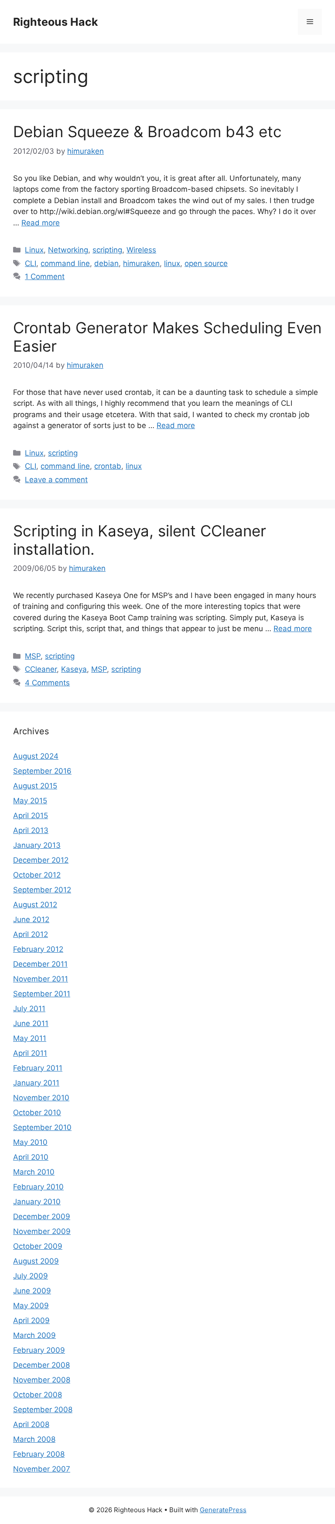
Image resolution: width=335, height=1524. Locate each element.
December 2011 (40, 964)
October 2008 (37, 1394)
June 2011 (30, 1023)
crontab (107, 466)
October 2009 (37, 1246)
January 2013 (37, 845)
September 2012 (42, 889)
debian (106, 263)
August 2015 (35, 785)
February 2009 (39, 1350)
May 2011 (29, 1038)
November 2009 (42, 1231)
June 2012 (31, 919)
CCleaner (41, 669)
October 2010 (37, 1112)
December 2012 (40, 860)
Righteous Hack (55, 21)
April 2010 (30, 1157)
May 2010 (30, 1142)
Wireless (141, 249)
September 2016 (42, 771)
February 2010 (38, 1186)
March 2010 (34, 1172)
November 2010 (41, 1097)
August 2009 (36, 1261)
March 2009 (34, 1335)
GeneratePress (223, 1510)
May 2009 (31, 1305)
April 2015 (30, 815)
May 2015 (30, 800)
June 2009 (32, 1290)
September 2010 (42, 1127)
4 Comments (47, 682)
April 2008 (31, 1424)
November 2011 (40, 979)
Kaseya (74, 669)
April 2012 (30, 934)
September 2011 (41, 993)
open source (206, 263)
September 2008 (42, 1409)
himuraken (141, 263)
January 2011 (36, 1082)
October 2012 (37, 875)
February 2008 (39, 1454)
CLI (30, 263)
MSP (33, 656)
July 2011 (29, 1008)
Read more (40, 222)
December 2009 (41, 1216)
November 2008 (41, 1379)
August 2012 (35, 904)
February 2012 (38, 949)
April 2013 (30, 830)
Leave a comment (56, 479)
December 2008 (41, 1365)
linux (172, 263)
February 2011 (37, 1068)
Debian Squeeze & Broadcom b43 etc (147, 131)
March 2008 (34, 1439)
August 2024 (35, 756)
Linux (34, 249)
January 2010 (37, 1201)
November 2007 (41, 1469)
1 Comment (45, 276)
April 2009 (31, 1320)
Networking (68, 249)
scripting (107, 249)
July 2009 (30, 1276)
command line (65, 263)
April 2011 (30, 1053)
